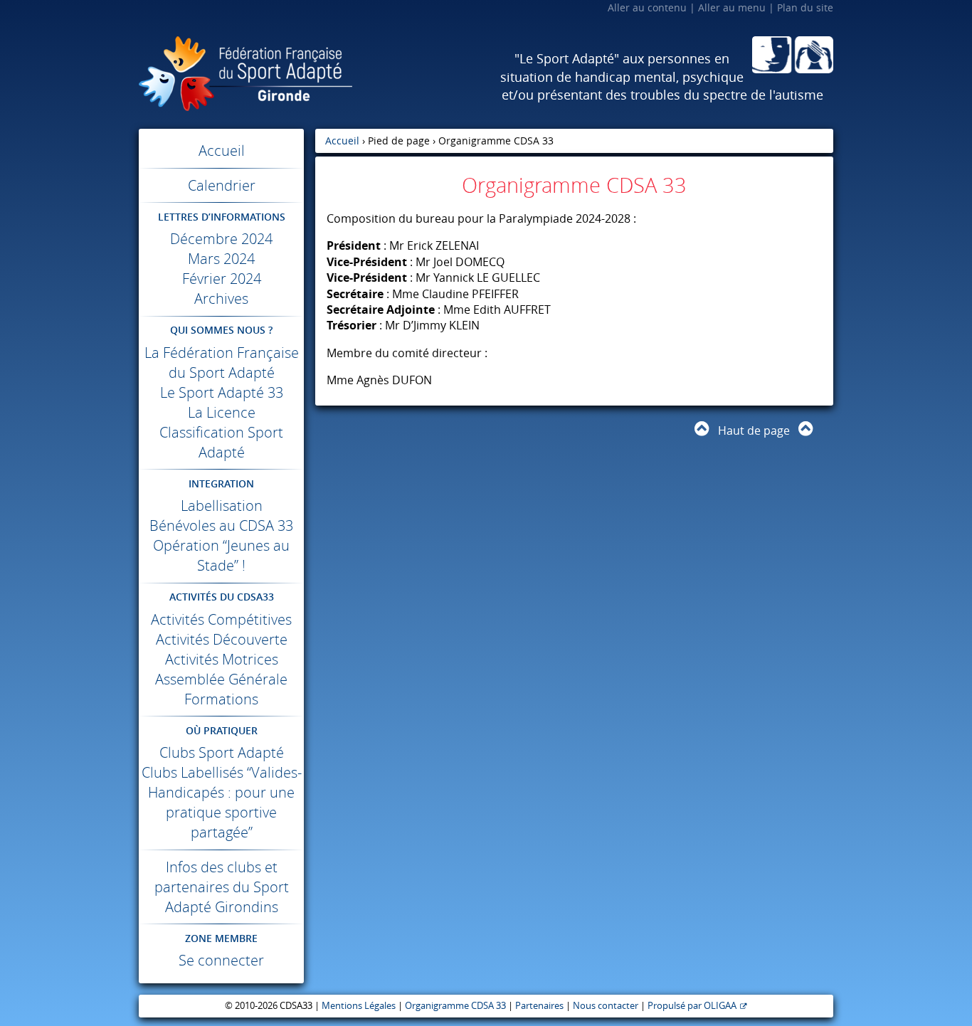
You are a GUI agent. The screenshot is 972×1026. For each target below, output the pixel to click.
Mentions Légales (359, 1006)
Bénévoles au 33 (221, 525)
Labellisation (222, 505)
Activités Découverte (221, 639)
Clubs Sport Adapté (221, 752)
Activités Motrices (221, 659)
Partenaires (539, 1006)
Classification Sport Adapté (221, 442)
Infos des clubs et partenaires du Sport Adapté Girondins (221, 886)
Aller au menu (732, 7)
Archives (221, 298)
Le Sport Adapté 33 (221, 392)
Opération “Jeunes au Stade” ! (221, 555)
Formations (221, 699)
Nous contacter (605, 1006)
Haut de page (754, 430)
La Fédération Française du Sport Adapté (221, 362)
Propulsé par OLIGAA (692, 1006)
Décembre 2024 (221, 238)
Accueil (222, 150)
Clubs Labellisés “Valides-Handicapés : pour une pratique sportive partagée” (222, 802)
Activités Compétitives (221, 619)
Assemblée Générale (221, 679)
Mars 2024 (221, 258)
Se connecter (221, 960)
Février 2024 (221, 278)
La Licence (221, 412)
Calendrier (221, 185)
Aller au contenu (647, 7)
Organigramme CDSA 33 (455, 1006)
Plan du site (805, 7)
